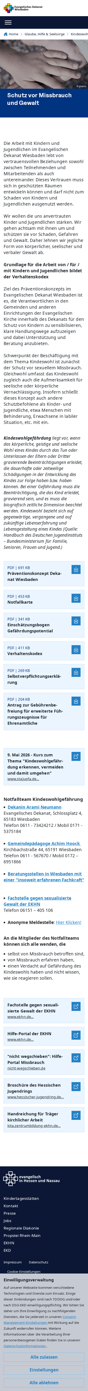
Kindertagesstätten (21, 1198)
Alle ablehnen (44, 1383)
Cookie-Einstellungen (23, 1271)
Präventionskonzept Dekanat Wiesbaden (34, 576)
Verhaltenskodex (24, 653)
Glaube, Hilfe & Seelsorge (45, 34)
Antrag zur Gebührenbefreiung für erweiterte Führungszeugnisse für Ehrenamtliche (35, 714)
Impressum (13, 1262)
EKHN (9, 1242)
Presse (10, 1213)
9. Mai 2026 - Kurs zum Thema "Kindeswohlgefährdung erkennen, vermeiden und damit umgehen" (35, 764)
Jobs (7, 1220)
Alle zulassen (44, 1357)
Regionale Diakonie (21, 1228)
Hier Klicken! (68, 922)
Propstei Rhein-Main (22, 1235)
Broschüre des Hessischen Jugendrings (34, 1088)
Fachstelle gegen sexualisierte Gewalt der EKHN (33, 1008)
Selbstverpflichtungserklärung (34, 679)
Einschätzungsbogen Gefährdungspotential (30, 627)
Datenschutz (38, 1262)
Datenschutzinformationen (25, 1346)
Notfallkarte (20, 602)
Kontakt (11, 1205)
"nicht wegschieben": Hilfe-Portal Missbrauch (35, 1059)
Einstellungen (44, 1370)
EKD (7, 1250)
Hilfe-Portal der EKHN (29, 1033)
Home (13, 34)
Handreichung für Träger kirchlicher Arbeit (32, 1117)
